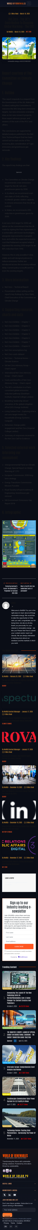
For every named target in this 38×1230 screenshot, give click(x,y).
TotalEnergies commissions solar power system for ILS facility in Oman (21, 1099)
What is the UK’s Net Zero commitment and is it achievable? (28, 588)
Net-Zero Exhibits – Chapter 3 (17, 330)
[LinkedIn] (10, 1195)
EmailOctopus (23, 957)
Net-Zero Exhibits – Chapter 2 (17, 326)
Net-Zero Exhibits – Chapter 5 (17, 334)
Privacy (6, 1223)
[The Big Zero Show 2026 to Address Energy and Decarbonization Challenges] (19, 663)
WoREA (11, 32)
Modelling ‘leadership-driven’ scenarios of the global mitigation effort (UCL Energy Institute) (19, 404)
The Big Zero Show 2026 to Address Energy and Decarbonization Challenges (18, 681)
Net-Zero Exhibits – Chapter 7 (17, 342)
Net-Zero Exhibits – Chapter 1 (17, 322)
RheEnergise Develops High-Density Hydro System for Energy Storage (16, 756)
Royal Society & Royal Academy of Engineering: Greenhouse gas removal (19, 493)
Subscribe (7, 1216)
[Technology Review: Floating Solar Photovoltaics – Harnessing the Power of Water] (19, 1117)
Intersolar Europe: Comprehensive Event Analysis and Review (21, 1068)
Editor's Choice (7, 988)
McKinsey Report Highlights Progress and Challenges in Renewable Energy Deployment (17, 719)
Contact (19, 1223)
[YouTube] (15, 1195)
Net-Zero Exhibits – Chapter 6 (17, 338)
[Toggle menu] (29, 3)
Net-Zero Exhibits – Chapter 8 (17, 346)
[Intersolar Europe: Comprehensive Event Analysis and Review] (19, 1054)
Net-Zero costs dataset (14, 354)
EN (6, 1226)
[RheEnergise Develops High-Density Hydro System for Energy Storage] (19, 737)
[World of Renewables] (7, 1171)
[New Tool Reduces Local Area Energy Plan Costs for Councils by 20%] (19, 774)
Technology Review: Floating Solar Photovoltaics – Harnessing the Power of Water (21, 1133)
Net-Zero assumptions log (16, 350)
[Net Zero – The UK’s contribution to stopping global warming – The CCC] (19, 48)
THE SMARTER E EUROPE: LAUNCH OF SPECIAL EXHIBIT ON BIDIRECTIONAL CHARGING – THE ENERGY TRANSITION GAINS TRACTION (21, 1034)
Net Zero (28, 32)
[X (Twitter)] (5, 1195)
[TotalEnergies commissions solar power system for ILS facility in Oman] (19, 1086)
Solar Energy (6, 1094)
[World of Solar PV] (15, 1177)
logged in (17, 882)
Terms (13, 1223)
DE (11, 1226)
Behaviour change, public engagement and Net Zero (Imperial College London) (20, 428)
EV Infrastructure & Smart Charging (12, 1028)
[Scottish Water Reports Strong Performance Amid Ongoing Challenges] (19, 845)
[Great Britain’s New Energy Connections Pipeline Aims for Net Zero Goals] (19, 810)
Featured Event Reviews (8, 1062)
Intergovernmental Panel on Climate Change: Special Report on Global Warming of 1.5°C (20, 468)
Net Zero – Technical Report (16, 287)
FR (16, 1226)
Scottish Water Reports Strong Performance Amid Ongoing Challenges (17, 862)
